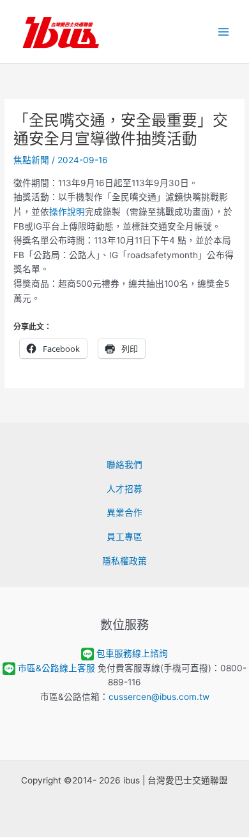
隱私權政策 (124, 561)
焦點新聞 (31, 160)
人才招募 (124, 489)
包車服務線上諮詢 (132, 653)
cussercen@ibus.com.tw (159, 697)
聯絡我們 (124, 465)
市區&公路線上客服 (56, 668)
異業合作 (124, 512)
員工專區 (124, 537)
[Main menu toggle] (224, 31)
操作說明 (67, 212)
